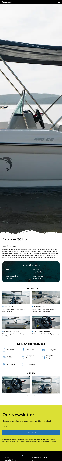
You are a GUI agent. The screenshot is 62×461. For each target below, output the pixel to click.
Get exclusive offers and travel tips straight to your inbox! (26, 421)
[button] (4, 385)
